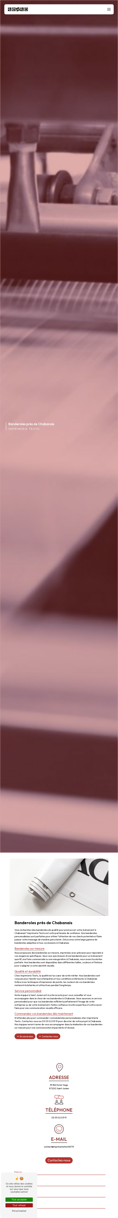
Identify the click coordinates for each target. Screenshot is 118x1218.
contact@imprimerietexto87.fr (59, 1146)
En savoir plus (26, 1036)
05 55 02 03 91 (59, 1117)
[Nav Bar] (109, 9)
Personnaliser (19, 1210)
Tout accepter (19, 1199)
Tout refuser (19, 1205)
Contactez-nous (50, 1036)
